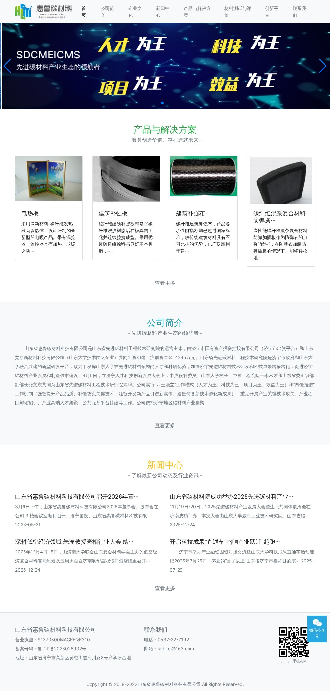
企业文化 (135, 11)
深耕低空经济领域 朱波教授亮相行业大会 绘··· (74, 541)
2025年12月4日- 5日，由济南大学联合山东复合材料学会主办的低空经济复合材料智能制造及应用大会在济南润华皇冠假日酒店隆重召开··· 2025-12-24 (86, 560)
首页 (84, 11)
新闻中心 (163, 11)
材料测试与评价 (237, 11)
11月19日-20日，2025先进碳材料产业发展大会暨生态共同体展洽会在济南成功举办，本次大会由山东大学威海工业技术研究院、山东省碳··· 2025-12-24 (240, 515)
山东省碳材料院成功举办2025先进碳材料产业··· (231, 496)
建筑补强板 (113, 213)
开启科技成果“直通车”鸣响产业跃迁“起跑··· (225, 541)
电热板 (30, 213)
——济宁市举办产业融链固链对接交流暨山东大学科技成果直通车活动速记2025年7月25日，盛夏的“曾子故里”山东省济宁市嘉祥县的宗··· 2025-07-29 (242, 560)
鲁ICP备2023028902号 (62, 648)
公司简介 (107, 11)
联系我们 (299, 11)
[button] (7, 66)
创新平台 (271, 11)
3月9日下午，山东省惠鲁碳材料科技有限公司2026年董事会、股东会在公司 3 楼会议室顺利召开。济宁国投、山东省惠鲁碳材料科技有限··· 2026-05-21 (86, 515)
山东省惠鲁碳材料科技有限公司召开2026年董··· (77, 496)
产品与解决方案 (197, 11)
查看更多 (165, 283)
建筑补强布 (190, 213)
